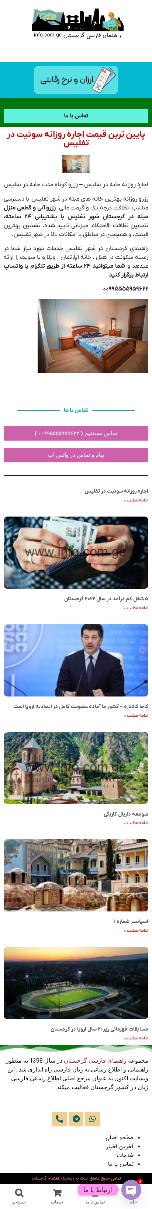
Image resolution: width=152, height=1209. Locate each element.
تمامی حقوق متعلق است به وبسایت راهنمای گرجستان (76, 1178)
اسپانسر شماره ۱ (131, 921)
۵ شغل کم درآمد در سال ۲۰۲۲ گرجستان (106, 598)
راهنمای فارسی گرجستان (95, 1060)
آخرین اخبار (120, 1146)
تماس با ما (121, 1164)
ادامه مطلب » (136, 500)
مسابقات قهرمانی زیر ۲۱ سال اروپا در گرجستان (99, 1029)
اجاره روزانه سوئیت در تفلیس (116, 491)
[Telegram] (76, 1119)
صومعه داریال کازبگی (126, 814)
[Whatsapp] (92, 1119)
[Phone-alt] (59, 1119)
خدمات (125, 1155)
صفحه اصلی (120, 1138)
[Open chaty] (131, 1190)
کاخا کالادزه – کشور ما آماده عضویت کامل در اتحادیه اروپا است (80, 706)
